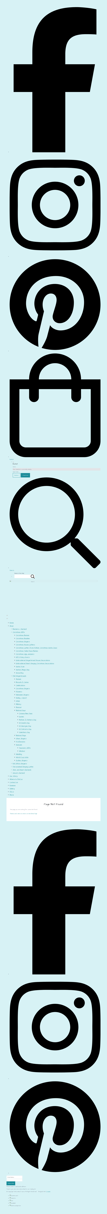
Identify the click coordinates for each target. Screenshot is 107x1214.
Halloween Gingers (22, 695)
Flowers (19, 691)
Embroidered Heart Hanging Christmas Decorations (35, 663)
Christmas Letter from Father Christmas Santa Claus (36, 648)
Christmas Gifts (19, 632)
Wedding (19, 754)
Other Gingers (21, 738)
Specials (19, 745)
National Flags (21, 735)
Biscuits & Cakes (22, 682)
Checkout (25, 475)
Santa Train (20, 666)
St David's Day (24, 723)
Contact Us (14, 782)
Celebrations (20, 685)
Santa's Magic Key (22, 670)
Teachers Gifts (25, 748)
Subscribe (11, 1183)
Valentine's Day (24, 732)
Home (12, 623)
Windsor (22, 751)
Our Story (14, 776)
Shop (11, 626)
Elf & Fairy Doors (23, 657)
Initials (18, 701)
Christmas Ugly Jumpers (25, 654)
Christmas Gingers (23, 641)
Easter (21, 717)
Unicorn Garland (19, 773)
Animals (18, 679)
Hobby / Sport (21, 698)
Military (18, 704)
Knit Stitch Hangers (20, 763)
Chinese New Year (26, 713)
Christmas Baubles (23, 638)
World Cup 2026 (22, 757)
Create (48, 1191)
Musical (18, 707)
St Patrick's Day (25, 729)
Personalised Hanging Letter (23, 767)
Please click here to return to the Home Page (23, 813)
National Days (21, 710)
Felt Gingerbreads (19, 676)
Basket (16, 475)
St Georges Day (25, 726)
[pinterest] (55, 351)
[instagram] (55, 256)
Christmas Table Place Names (27, 651)
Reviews (13, 785)
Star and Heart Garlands (22, 770)
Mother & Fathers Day (27, 720)
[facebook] (55, 152)
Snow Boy (19, 673)
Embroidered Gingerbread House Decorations (33, 660)
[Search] (33, 576)
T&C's (12, 792)
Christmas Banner (22, 635)
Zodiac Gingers (21, 760)
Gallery (12, 788)
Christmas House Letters (25, 645)
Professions (20, 742)
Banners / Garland (20, 629)
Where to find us (16, 779)
